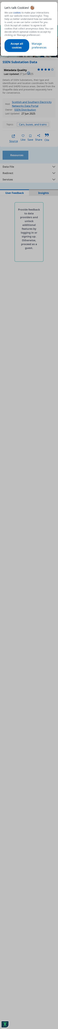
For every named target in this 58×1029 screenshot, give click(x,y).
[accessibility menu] (5, 1024)
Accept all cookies (17, 45)
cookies (17, 12)
